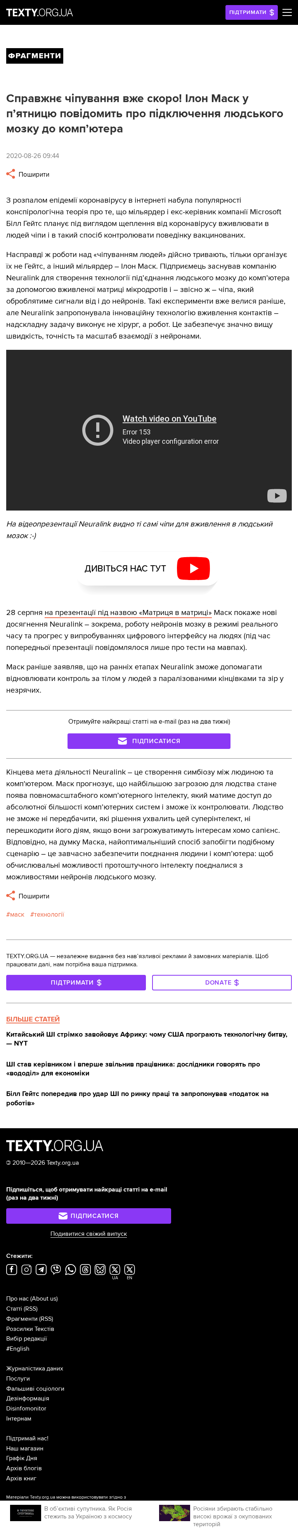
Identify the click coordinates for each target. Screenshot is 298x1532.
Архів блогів (24, 1468)
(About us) (44, 1299)
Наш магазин (24, 1448)
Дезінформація (27, 1398)
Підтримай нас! (27, 1438)
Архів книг (21, 1478)
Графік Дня (21, 1458)
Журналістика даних (34, 1368)
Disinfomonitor (26, 1408)
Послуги (18, 1379)
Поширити (33, 174)
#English (17, 1349)
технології (49, 914)
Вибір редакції (26, 1339)
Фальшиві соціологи (35, 1389)
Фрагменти (22, 1319)
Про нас (17, 1299)
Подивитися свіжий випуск (88, 1234)
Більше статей (33, 1019)
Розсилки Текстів (30, 1329)
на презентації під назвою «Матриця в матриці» (128, 612)
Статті (14, 1309)
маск (17, 914)
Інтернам (18, 1419)
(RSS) (31, 1309)
